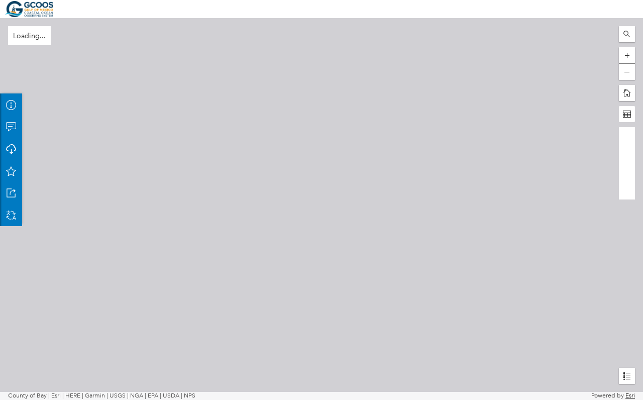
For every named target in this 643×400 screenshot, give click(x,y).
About (11, 104)
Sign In (625, 9)
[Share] (11, 193)
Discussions (11, 127)
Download (11, 149)
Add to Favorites (11, 171)
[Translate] (11, 215)
